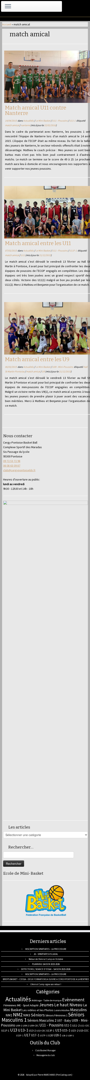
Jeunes (46, 1005)
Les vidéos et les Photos (37, 1010)
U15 (58, 1030)
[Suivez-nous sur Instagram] (25, 1068)
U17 (27, 1035)
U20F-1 (71, 1035)
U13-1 (23, 1030)
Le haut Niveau (68, 1005)
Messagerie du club (45, 1055)
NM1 (9, 1015)
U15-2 (74, 1030)
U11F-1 (73, 250)
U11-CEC (84, 1025)
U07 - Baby (64, 1020)
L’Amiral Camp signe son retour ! (45, 984)
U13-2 (32, 1030)
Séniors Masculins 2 (41, 1020)
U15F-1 (19, 1035)
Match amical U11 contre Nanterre (35, 111)
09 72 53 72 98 (11, 461)
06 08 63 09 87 (11, 465)
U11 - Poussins (60, 120)
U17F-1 (44, 1035)
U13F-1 (50, 1030)
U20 (50, 1035)
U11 (23, 255)
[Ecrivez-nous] (11, 1068)
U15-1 (66, 1030)
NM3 (26, 1015)
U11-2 (76, 1025)
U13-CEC (41, 1030)
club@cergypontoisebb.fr (19, 470)
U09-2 (26, 1025)
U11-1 (72, 120)
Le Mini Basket (43, 120)
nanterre (25, 125)
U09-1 (19, 1025)
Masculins (78, 1009)
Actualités (28, 120)
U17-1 (35, 1035)
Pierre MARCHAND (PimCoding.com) (55, 1074)
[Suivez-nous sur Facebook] (20, 1068)
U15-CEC (84, 1030)
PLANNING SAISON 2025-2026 (46, 964)
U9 (43, 371)
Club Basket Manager (45, 1050)
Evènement (73, 1000)
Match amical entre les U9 (37, 359)
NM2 (18, 1014)
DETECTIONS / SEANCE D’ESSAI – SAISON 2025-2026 (45, 969)
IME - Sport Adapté (28, 1005)
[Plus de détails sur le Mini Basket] (46, 900)
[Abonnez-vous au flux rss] (6, 1068)
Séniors (38, 1015)
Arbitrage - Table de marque (47, 1000)
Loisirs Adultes (61, 1010)
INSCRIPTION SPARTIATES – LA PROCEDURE (45, 949)
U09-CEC (34, 1025)
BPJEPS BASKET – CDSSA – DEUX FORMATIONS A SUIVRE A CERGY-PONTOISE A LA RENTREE (46, 979)
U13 (13, 1030)
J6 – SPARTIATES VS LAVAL (46, 954)
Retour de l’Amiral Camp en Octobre (46, 959)
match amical (12, 125)
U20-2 (64, 1035)
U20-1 (57, 1035)
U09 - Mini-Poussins (62, 366)
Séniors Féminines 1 (56, 1015)
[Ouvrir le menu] (8, 6)
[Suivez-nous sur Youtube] (29, 1068)
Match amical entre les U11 (38, 243)
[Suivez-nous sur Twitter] (15, 1068)
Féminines (9, 1005)
